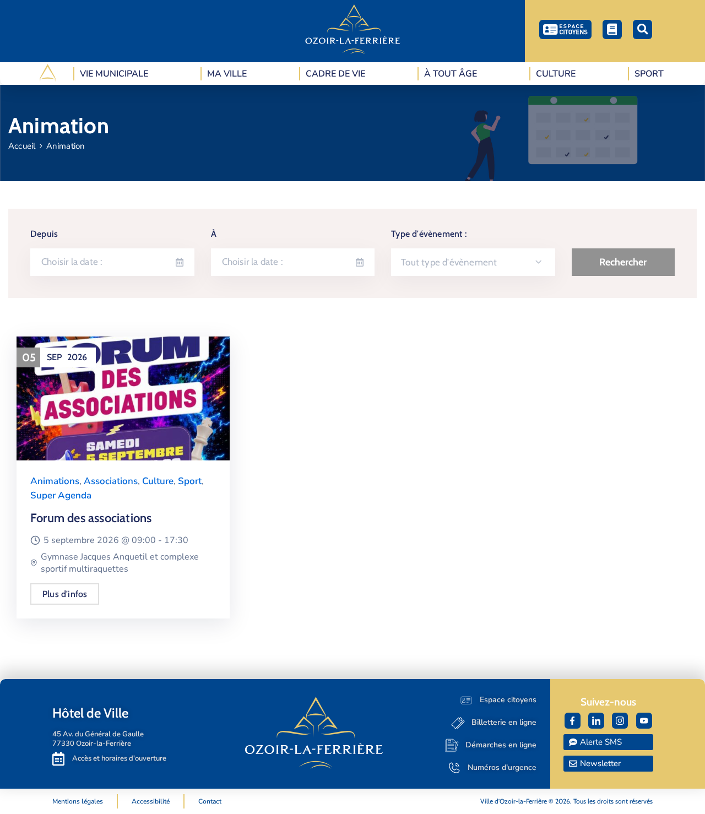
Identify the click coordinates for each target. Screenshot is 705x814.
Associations (111, 481)
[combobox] (473, 262)
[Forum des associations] (123, 398)
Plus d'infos (64, 594)
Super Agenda (60, 495)
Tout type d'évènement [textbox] (449, 262)
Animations (54, 481)
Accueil (21, 145)
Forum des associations (90, 518)
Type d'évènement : (429, 234)
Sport (190, 481)
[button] (642, 29)
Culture (157, 481)
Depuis (44, 234)
